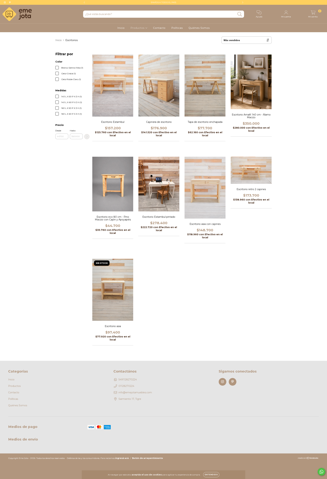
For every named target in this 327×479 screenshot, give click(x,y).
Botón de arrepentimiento (147, 458)
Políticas (177, 27)
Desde (58, 130)
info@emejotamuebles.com (135, 392)
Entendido (211, 475)
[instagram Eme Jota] (5, 2)
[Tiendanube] (308, 458)
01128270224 (126, 386)
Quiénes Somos (199, 27)
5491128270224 (128, 379)
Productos (137, 27)
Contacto (159, 27)
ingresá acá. (122, 458)
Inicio (121, 27)
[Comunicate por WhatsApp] (321, 472)
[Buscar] (240, 14)
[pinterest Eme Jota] (10, 2)
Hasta (72, 130)
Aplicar (86, 136)
